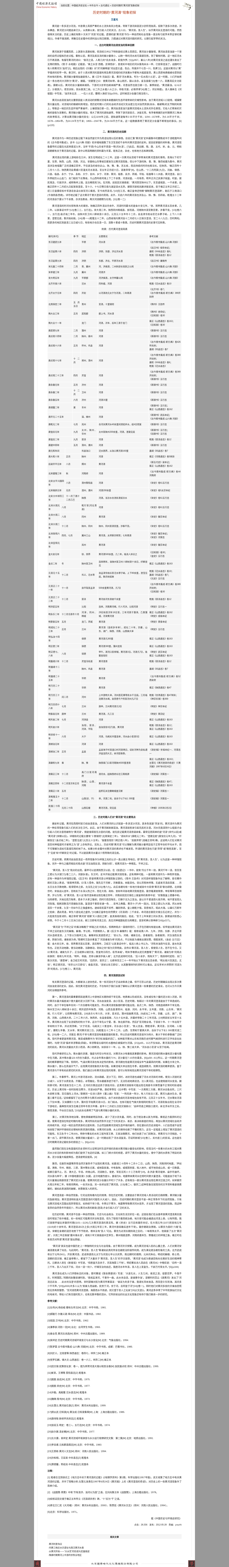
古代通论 (105, 5)
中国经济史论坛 (79, 5)
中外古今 (93, 5)
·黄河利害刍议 (55, 1544)
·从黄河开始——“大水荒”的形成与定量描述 (69, 1551)
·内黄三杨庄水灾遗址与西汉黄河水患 (66, 1547)
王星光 (114, 19)
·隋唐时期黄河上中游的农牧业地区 (65, 1555)
